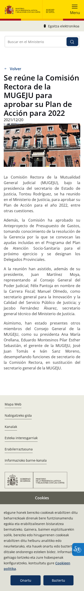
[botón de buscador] (72, 41)
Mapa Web (13, 404)
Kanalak (11, 426)
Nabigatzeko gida (18, 415)
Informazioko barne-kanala (26, 460)
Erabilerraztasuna (19, 449)
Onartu (25, 580)
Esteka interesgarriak (21, 438)
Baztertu (58, 580)
